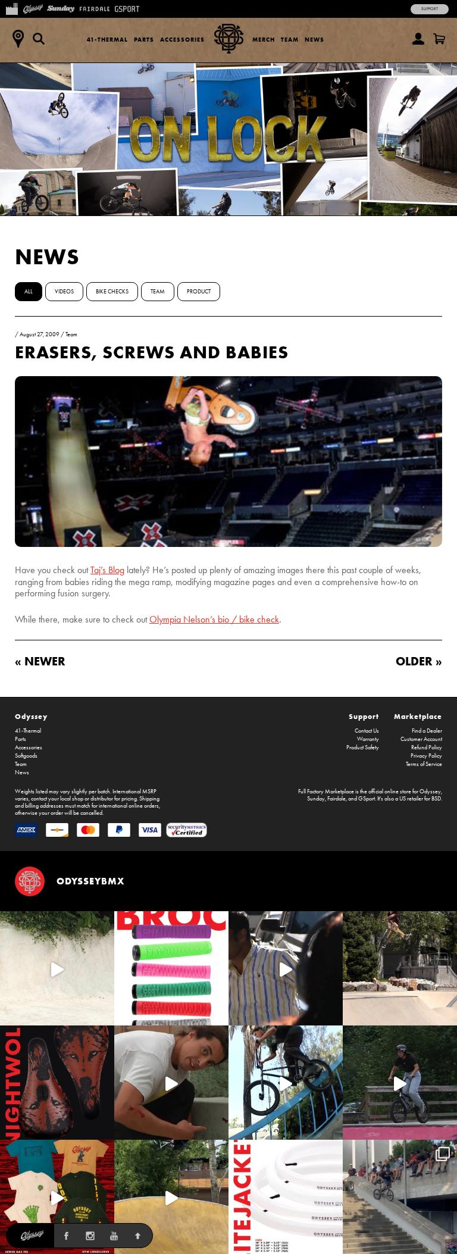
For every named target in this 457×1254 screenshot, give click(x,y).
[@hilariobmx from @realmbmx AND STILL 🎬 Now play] (285, 968)
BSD (436, 798)
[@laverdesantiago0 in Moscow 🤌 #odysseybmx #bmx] (171, 1197)
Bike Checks (112, 291)
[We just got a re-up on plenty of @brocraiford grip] (171, 968)
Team (290, 39)
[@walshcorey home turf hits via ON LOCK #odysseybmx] (57, 968)
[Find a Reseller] (18, 39)
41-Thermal (107, 39)
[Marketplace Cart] (439, 39)
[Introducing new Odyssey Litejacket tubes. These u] (285, 1197)
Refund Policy (426, 747)
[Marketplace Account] (418, 39)
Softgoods (26, 755)
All (28, 291)
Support (429, 9)
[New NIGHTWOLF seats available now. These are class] (57, 1082)
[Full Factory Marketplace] (11, 7)
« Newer (40, 660)
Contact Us (367, 730)
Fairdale (336, 798)
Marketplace (418, 716)
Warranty (368, 739)
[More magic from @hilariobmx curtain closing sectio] (171, 1082)
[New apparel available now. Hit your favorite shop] (57, 1197)
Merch (263, 39)
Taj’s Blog (107, 570)
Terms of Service (424, 764)
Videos (64, 291)
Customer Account (421, 739)
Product (199, 291)
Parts (144, 39)
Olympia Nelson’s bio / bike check (214, 619)
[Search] (39, 39)
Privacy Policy (426, 755)
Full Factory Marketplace (326, 791)
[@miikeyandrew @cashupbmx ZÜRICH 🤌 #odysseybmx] (400, 1197)
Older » (419, 660)
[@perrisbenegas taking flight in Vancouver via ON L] (400, 1082)
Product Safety (362, 747)
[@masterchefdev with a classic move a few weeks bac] (400, 968)
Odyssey (31, 716)
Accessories (182, 39)
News (314, 39)
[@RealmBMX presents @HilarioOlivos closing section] (285, 1082)
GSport (366, 798)
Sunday (316, 798)
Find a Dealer (427, 730)
